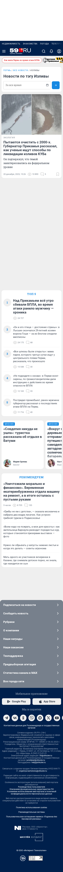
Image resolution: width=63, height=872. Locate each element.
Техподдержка (13, 655)
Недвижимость (11, 44)
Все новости (20, 70)
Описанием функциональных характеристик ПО (32, 789)
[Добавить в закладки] (58, 174)
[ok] (23, 718)
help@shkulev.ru (39, 762)
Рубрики (9, 622)
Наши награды (12, 638)
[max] (40, 718)
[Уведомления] (51, 51)
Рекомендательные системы (31, 812)
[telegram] (6, 718)
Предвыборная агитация (19, 664)
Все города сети (13, 681)
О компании (11, 630)
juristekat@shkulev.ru (35, 760)
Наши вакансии (13, 647)
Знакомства (30, 44)
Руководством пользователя (31, 787)
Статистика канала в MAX (20, 672)
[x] (48, 718)
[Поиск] (43, 51)
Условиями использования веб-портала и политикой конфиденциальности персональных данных (31, 792)
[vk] (15, 718)
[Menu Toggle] (4, 51)
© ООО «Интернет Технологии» (31, 850)
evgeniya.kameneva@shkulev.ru (33, 771)
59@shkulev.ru (45, 755)
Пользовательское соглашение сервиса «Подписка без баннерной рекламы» (31, 818)
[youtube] (57, 718)
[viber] (31, 718)
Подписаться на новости (19, 605)
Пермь (7, 70)
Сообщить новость (15, 613)
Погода (44, 44)
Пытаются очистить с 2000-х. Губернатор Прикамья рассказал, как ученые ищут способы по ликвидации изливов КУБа (30, 148)
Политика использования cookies (31, 807)
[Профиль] (59, 51)
